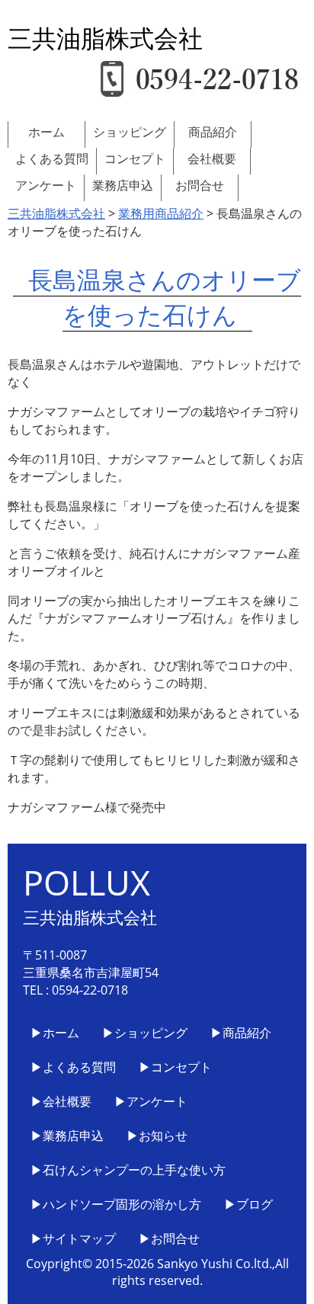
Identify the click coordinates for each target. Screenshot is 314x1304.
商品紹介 (212, 131)
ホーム (46, 131)
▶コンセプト (175, 1067)
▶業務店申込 (67, 1135)
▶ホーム (54, 1032)
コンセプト (134, 158)
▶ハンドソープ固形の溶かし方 (115, 1204)
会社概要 (211, 158)
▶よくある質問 (73, 1067)
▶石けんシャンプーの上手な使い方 (128, 1169)
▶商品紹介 (240, 1032)
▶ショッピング (144, 1032)
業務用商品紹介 (160, 213)
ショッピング (129, 131)
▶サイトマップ (73, 1238)
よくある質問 (51, 158)
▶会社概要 (60, 1101)
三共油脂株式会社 (56, 213)
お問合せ (199, 185)
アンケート (45, 185)
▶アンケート (150, 1101)
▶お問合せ (169, 1238)
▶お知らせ (157, 1135)
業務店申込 (122, 185)
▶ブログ (248, 1204)
